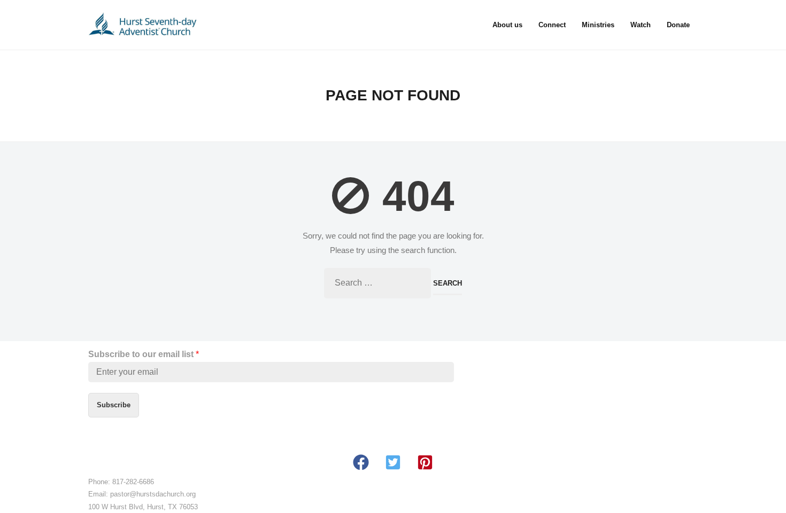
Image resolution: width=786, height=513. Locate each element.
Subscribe (113, 405)
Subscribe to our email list (143, 354)
